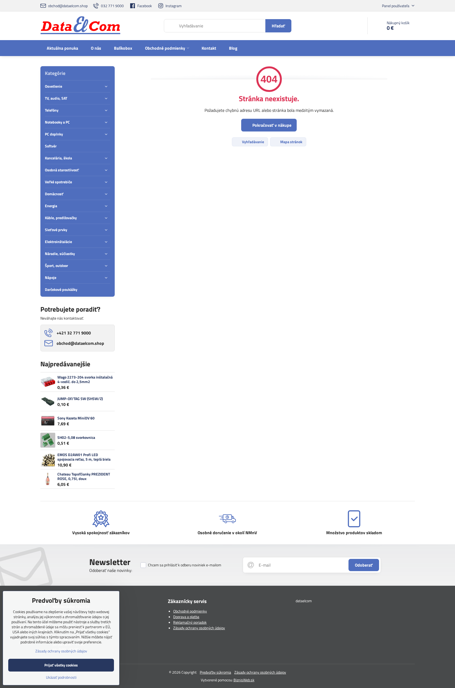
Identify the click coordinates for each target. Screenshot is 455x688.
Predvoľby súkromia (215, 672)
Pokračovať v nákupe (271, 125)
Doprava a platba (186, 616)
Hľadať (278, 26)
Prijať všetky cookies (61, 665)
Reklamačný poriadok (190, 622)
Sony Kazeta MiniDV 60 (76, 418)
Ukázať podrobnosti (61, 677)
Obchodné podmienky (190, 611)
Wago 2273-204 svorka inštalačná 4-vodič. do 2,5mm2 (85, 379)
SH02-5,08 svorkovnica (76, 437)
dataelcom (304, 601)
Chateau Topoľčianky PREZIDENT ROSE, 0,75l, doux (83, 476)
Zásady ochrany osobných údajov (199, 628)
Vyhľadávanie (252, 142)
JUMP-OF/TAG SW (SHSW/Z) (80, 398)
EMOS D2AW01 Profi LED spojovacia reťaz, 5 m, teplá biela (83, 457)
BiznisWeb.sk (243, 680)
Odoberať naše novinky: (110, 570)
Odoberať (364, 565)
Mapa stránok (290, 142)
